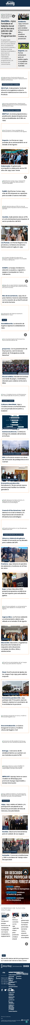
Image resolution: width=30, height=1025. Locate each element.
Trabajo (11, 980)
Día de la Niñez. (8, 377)
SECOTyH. (5, 88)
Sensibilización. (7, 324)
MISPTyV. (5, 114)
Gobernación (12, 974)
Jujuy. (3, 804)
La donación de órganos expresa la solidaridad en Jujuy (13, 326)
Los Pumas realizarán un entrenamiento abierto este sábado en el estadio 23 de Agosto (14, 619)
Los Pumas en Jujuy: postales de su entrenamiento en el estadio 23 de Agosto (14, 142)
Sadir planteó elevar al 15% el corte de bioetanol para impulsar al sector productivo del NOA (15, 219)
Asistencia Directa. (9, 432)
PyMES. (5, 191)
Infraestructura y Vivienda (11, 84)
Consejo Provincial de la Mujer (13, 534)
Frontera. (4, 564)
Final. (4, 672)
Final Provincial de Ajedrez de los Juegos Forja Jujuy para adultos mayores (14, 674)
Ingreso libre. (7, 617)
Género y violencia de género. (13, 538)
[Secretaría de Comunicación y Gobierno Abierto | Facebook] (2, 990)
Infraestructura (13, 986)
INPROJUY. (6, 777)
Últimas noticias (26, 974)
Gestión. (5, 21)
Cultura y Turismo (8, 400)
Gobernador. (6, 166)
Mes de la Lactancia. (10, 296)
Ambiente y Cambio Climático (11, 1001)
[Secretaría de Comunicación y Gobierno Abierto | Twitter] (5, 990)
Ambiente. (22, 22)
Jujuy (4, 916)
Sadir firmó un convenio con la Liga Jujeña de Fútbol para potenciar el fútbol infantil (15, 928)
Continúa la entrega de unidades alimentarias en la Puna (14, 434)
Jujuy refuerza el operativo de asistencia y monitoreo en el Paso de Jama (14, 566)
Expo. (4, 589)
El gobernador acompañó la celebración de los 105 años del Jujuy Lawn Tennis (14, 168)
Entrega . (5, 751)
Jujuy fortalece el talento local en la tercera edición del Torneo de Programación (8, 28)
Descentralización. (8, 726)
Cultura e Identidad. (9, 404)
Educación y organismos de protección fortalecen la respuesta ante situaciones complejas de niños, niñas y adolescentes (14, 647)
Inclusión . (6, 855)
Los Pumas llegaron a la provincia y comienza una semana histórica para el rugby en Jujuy (14, 245)
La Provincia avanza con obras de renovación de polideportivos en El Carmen (15, 459)
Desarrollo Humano (10, 373)
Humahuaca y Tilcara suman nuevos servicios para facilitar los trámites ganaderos (14, 487)
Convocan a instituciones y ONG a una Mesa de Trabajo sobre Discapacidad (15, 857)
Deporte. (21, 51)
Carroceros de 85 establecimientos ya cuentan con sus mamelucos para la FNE (14, 753)
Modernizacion (13, 1011)
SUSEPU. (5, 268)
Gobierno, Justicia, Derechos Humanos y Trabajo (11, 1007)
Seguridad (6, 560)
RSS (2, 1018)
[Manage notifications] (26, 1022)
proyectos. (6, 349)
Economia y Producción (10, 479)
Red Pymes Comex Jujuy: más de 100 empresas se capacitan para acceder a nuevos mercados (14, 193)
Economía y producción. (11, 698)
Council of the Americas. (11, 510)
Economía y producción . (10, 483)
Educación (6, 639)
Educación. (5, 643)
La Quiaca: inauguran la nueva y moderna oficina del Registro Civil (12, 728)
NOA (4, 955)
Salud (4, 320)
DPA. (4, 457)
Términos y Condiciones (5, 1016)
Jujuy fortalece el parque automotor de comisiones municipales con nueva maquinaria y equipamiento (5, 927)
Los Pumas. (5, 243)
